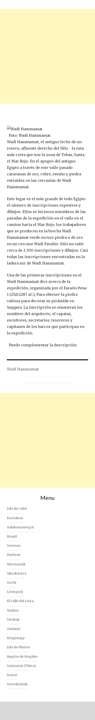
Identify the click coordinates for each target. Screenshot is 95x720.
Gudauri (14, 629)
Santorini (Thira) (21, 666)
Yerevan (14, 546)
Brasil (12, 536)
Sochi (11, 583)
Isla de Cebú (17, 509)
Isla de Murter (18, 647)
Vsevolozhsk (17, 684)
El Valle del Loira (20, 601)
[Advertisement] (47, 56)
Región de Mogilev (22, 657)
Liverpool (15, 592)
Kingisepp (16, 638)
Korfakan (15, 518)
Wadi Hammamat (23, 369)
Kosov (12, 675)
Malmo (13, 610)
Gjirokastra (16, 573)
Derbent (14, 555)
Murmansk (16, 564)
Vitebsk (13, 620)
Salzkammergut (20, 527)
